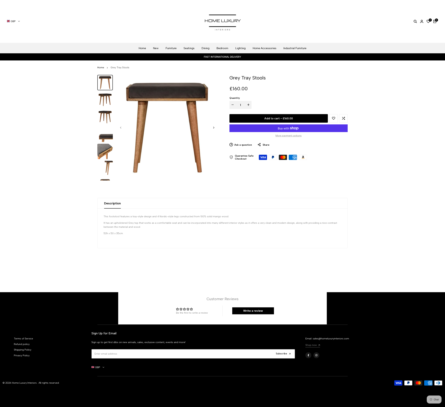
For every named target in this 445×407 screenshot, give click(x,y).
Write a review (253, 310)
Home (100, 67)
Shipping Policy (22, 349)
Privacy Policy (22, 355)
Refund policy (22, 344)
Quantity (234, 97)
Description (112, 203)
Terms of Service (23, 338)
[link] (312, 345)
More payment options (289, 135)
